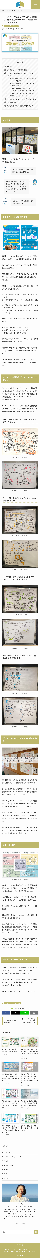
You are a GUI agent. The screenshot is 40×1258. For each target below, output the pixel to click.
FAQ (8, 1252)
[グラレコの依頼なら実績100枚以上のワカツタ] (20, 4)
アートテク (7, 1152)
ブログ (6, 1170)
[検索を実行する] (36, 1232)
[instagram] (23, 1223)
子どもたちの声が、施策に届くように (19, 106)
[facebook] (16, 1223)
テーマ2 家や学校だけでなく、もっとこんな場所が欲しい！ (23, 84)
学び (5, 1174)
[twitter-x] (20, 1223)
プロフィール (11, 1249)
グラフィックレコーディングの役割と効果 (21, 99)
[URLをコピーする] (34, 1013)
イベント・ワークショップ (11, 26)
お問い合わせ (19, 1252)
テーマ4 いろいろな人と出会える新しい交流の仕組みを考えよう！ (23, 94)
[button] (6, 1013)
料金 (5, 1252)
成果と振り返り (11, 102)
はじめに (9, 66)
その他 (6, 1161)
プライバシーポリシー (30, 1252)
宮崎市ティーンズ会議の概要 (16, 70)
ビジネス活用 (8, 1165)
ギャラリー (33, 1249)
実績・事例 (26, 1249)
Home (5, 1249)
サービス (19, 1249)
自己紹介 (7, 1178)
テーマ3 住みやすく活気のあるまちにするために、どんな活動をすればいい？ (23, 89)
